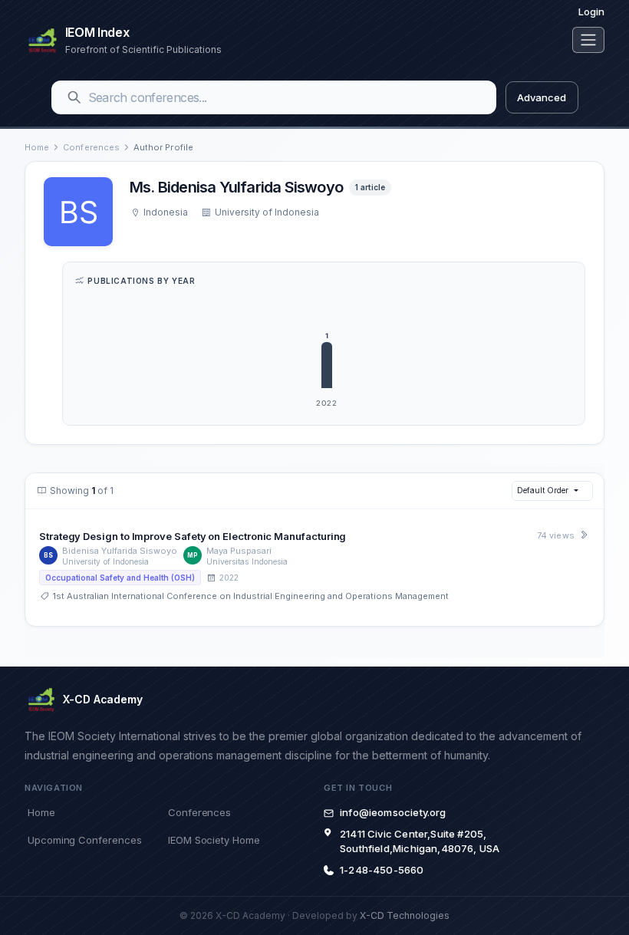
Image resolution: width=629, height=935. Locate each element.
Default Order (542, 490)
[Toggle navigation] (588, 40)
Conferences (91, 147)
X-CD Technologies (405, 915)
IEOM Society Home (214, 840)
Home (37, 147)
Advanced (541, 97)
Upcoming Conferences (84, 840)
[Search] (74, 97)
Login (591, 11)
